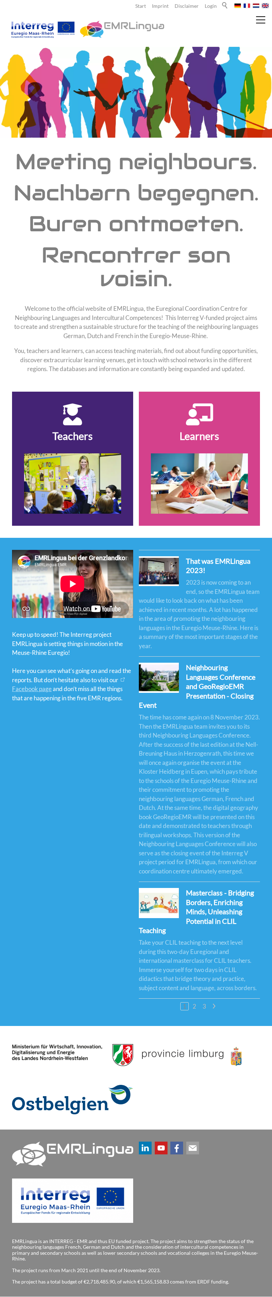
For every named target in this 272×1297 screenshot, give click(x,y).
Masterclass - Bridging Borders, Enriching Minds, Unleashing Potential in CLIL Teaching (196, 911)
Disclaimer (187, 6)
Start (140, 6)
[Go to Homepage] (86, 29)
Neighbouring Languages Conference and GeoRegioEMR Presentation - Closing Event (197, 686)
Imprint (160, 6)
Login (211, 6)
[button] (145, 1148)
